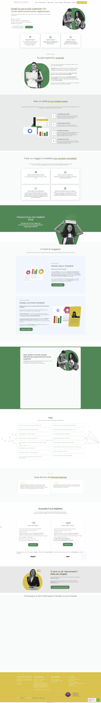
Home (36, 2)
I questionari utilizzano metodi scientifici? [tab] (28, 452)
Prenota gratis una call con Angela (60, 587)
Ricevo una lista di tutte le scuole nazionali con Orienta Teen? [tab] (67, 446)
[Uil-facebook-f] (17, 683)
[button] (18, 500)
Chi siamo (61, 2)
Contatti (73, 2)
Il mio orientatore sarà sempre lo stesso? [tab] (63, 455)
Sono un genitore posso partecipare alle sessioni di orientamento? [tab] (30, 457)
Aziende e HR (50, 2)
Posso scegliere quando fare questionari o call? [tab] (64, 429)
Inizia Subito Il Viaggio (18, 27)
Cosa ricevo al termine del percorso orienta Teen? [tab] (65, 425)
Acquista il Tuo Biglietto (58, 284)
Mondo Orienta (67, 2)
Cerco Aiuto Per (42, 2)
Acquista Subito (33, 544)
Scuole (56, 2)
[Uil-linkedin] (20, 683)
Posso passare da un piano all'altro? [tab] (27, 433)
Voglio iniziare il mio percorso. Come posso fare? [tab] (30, 425)
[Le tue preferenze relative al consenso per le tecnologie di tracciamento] (1, 527)
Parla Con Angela (82, 2)
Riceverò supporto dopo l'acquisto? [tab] (62, 438)
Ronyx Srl (52, 702)
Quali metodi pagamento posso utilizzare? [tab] (28, 429)
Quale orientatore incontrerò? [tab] (60, 451)
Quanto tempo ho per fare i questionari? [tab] (28, 438)
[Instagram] (18, 683)
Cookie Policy (42, 697)
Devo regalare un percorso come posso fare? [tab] (64, 442)
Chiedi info (29, 27)
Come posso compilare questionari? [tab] (62, 433)
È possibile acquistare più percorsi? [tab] (27, 448)
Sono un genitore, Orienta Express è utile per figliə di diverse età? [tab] (32, 443)
